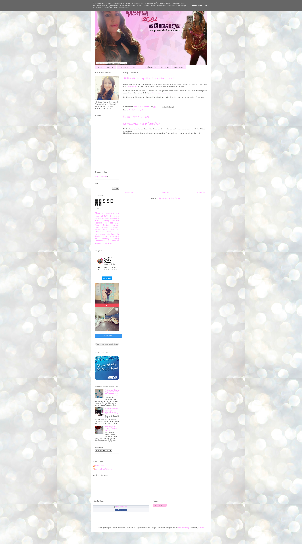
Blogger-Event (99, 218)
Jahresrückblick (115, 227)
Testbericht (99, 236)
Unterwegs (105, 239)
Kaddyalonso (99, 466)
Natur (112, 229)
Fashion (98, 223)
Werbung (116, 239)
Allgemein (99, 213)
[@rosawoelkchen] (100, 261)
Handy (97, 227)
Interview (105, 227)
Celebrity (105, 220)
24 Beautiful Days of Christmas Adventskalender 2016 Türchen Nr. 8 (112, 411)
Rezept (109, 232)
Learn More (197, 5)
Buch (97, 220)
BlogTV (107, 218)
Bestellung (114, 216)
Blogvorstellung (114, 218)
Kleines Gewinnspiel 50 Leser (162, 93)
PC (118, 229)
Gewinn (105, 225)
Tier (106, 236)
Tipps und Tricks (113, 236)
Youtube (98, 244)
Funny (97, 225)
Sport (113, 234)
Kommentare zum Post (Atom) (169, 198)
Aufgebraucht (109, 213)
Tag (118, 234)
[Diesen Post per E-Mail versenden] (163, 107)
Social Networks (150, 67)
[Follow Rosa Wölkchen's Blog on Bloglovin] (160, 507)
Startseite (165, 193)
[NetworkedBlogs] (120, 507)
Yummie (107, 243)
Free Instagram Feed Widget (108, 344)
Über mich (110, 67)
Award (97, 216)
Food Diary (114, 223)
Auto (117, 213)
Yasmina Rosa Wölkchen (103, 469)
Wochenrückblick (102, 241)
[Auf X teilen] (168, 107)
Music (105, 229)
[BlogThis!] (165, 107)
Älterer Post (201, 193)
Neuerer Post (129, 193)
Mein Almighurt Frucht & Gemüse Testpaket (111, 428)
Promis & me (123, 67)
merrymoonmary (183, 528)
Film (105, 223)
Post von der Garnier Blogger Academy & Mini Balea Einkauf (112, 392)
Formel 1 (136, 67)
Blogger (200, 528)
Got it (207, 5)
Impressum (165, 67)
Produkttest (99, 232)
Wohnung (115, 241)
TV (96, 239)
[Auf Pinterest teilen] (172, 107)
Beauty (131, 110)
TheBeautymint (131, 86)
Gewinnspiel (138, 110)
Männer (97, 229)
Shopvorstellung (100, 234)
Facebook (115, 220)
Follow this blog (121, 510)
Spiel (108, 234)
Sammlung (116, 232)
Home (99, 67)
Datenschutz (178, 67)
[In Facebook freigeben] (170, 107)
